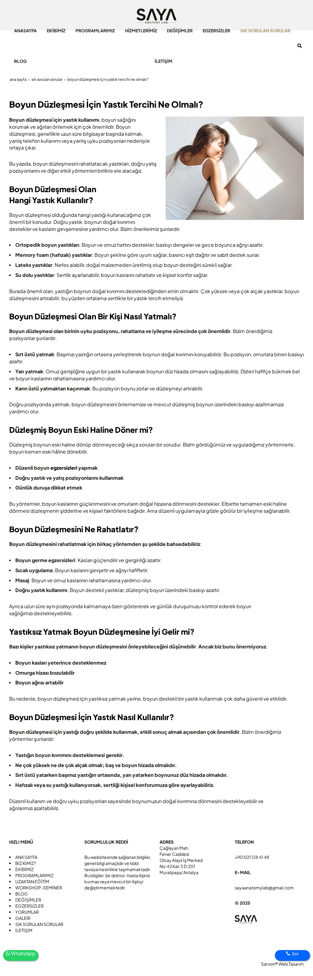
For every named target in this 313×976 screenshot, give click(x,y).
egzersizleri (64, 468)
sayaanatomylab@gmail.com (264, 887)
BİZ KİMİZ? (25, 863)
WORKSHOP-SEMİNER (38, 887)
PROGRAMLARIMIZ (34, 875)
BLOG (21, 893)
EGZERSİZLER (29, 906)
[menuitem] (25, 30)
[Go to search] (300, 45)
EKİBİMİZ (24, 869)
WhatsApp (22, 953)
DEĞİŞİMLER (28, 899)
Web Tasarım (291, 964)
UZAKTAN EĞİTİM (32, 881)
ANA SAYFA (26, 857)
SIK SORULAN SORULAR (39, 924)
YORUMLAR (27, 912)
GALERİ (23, 918)
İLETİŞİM (23, 930)
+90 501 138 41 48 (252, 857)
